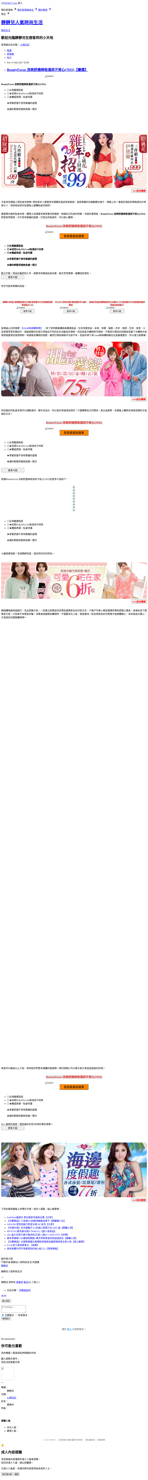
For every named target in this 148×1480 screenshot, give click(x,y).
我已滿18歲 (7, 1474)
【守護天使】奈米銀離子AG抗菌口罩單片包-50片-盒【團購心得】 (40, 1228)
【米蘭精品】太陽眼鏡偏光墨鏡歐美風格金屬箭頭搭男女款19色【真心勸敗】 (46, 1241)
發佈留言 (6, 1319)
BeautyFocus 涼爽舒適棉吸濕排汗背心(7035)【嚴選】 (47, 70)
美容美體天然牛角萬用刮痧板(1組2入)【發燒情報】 (33, 1248)
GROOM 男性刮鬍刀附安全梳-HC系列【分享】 (31, 1224)
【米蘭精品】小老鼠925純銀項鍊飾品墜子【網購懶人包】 (36, 1221)
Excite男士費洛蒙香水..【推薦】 (23, 1245)
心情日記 (24, 45)
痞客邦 (19, 1282)
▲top (3, 1295)
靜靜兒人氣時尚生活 (22, 22)
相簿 (9, 50)
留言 (26, 1282)
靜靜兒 (4, 1265)
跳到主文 (5, 30)
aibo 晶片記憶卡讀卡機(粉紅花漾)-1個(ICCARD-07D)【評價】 (38, 1235)
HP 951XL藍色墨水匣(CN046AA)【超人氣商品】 (32, 1231)
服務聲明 (101, 1440)
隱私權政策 (90, 1440)
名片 (9, 57)
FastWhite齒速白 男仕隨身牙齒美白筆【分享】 (30, 1217)
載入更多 (6, 1301)
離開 (16, 1474)
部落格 (10, 54)
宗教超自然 (25, 1290)
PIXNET (52, 1440)
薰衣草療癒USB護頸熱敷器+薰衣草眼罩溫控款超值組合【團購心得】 (42, 1238)
